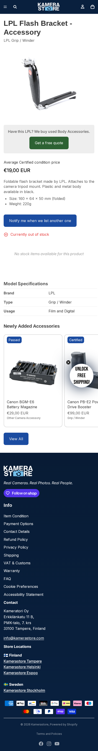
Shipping (11, 555)
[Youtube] (57, 743)
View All (16, 439)
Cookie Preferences (21, 586)
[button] (81, 375)
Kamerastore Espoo (21, 672)
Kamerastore (40, 724)
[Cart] (93, 7)
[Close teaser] (68, 362)
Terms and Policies (49, 733)
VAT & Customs (17, 563)
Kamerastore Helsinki (22, 667)
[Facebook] (41, 743)
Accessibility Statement (23, 594)
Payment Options (18, 523)
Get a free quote (49, 143)
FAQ (7, 578)
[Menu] (5, 7)
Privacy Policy (16, 547)
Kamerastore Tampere (23, 661)
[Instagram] (49, 743)
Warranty (12, 570)
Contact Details (17, 531)
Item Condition (16, 516)
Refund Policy (16, 539)
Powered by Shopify (63, 724)
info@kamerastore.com (24, 638)
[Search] (15, 7)
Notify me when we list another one (40, 220)
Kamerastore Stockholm (24, 690)
